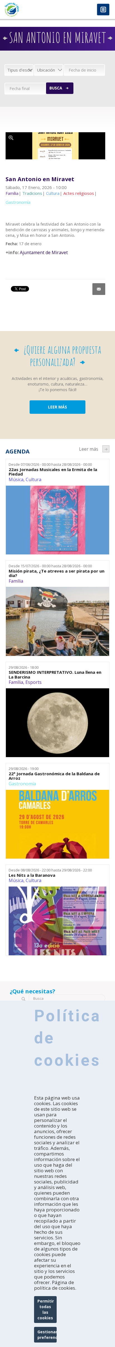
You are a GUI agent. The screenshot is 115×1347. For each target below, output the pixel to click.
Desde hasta (50, 464)
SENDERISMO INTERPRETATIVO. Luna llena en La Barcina (55, 674)
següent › (105, 448)
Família (16, 581)
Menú (103, 10)
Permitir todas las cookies (45, 1309)
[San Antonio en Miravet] (55, 145)
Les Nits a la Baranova (32, 875)
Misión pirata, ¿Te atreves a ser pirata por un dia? (56, 573)
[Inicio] (28, 9)
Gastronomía (22, 784)
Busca (55, 88)
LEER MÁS (57, 407)
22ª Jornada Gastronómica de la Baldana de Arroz (54, 776)
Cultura (33, 479)
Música (16, 479)
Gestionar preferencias (47, 1334)
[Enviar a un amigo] (98, 289)
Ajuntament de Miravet (44, 252)
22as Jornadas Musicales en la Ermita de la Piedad (53, 471)
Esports (33, 682)
